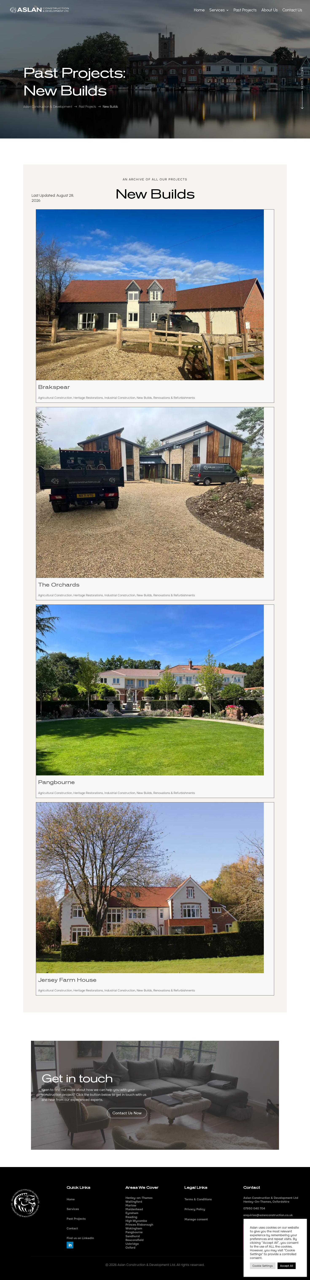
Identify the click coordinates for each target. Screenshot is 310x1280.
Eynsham (131, 1213)
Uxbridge (132, 1244)
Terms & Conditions (198, 1199)
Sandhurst (132, 1236)
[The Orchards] (155, 492)
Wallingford (133, 1201)
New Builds (144, 398)
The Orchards (59, 585)
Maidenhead (134, 1209)
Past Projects (76, 1219)
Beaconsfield (134, 1240)
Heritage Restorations (88, 398)
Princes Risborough (139, 1224)
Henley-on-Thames (138, 1198)
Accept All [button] (286, 1266)
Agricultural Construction (55, 398)
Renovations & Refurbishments (174, 398)
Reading (131, 1217)
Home (71, 1199)
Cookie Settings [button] (262, 1266)
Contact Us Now (127, 1113)
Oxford (130, 1247)
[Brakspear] (155, 295)
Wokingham (133, 1228)
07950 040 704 (254, 1208)
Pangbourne (56, 782)
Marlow (130, 1205)
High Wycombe (136, 1221)
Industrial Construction (119, 398)
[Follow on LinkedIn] (70, 1245)
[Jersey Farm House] (155, 887)
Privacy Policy (195, 1209)
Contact (72, 1228)
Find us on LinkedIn (80, 1238)
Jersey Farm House (67, 980)
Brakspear (54, 387)
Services (73, 1209)
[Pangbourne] (155, 690)
